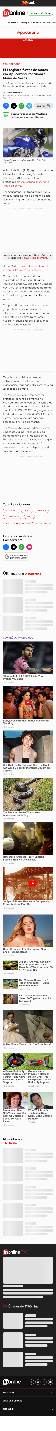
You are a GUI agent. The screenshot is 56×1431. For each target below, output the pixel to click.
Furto (27, 511)
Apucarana (12, 22)
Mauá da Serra (12, 185)
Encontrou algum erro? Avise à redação (27, 522)
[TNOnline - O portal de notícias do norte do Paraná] (14, 13)
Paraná (46, 22)
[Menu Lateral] (4, 23)
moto (29, 516)
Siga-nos (41, 105)
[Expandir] (52, 1409)
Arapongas (24, 22)
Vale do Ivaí (36, 22)
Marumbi (42, 181)
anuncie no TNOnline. (36, 257)
